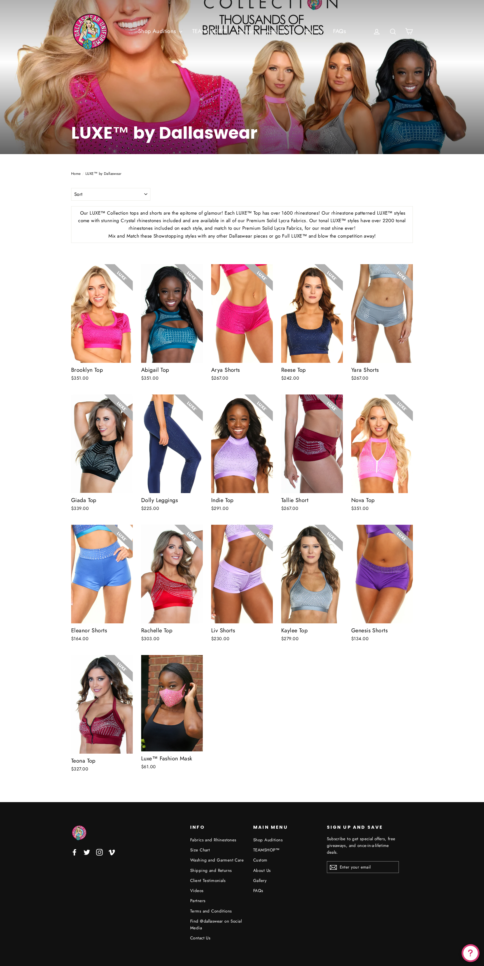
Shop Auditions (158, 31)
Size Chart (200, 850)
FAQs (339, 31)
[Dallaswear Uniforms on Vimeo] (111, 852)
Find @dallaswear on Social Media (216, 924)
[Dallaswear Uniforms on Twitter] (86, 852)
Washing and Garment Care (217, 860)
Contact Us (200, 938)
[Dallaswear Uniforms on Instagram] (99, 852)
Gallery (313, 31)
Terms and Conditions (211, 911)
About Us (278, 31)
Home (76, 173)
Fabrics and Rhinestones (213, 840)
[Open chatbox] (471, 953)
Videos (197, 891)
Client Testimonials (207, 880)
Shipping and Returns (211, 870)
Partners (197, 901)
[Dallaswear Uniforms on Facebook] (74, 852)
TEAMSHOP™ (209, 31)
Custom (246, 31)
